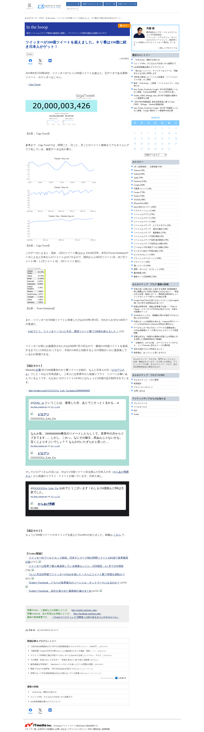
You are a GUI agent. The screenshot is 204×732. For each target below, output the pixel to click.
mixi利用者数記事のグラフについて (45, 701)
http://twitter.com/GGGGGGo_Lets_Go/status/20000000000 (59, 390)
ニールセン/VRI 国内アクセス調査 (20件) (151, 247)
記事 (38, 370)
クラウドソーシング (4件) (145, 211)
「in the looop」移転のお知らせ (43, 692)
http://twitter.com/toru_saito (84, 610)
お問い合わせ (139, 391)
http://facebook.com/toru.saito (87, 613)
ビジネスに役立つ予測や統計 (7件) (148, 251)
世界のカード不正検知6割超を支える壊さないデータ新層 (65, 673)
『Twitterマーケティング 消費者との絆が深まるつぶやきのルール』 (85, 617)
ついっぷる (55, 407)
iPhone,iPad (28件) (141, 203)
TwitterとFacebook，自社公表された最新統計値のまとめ (60, 591)
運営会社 (97, 729)
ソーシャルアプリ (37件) (144, 214)
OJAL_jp (38, 402)
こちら (117, 534)
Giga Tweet (34, 84)
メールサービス (140, 407)
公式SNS (41, 729)
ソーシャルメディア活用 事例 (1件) (149, 236)
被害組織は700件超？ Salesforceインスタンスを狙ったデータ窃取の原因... (66, 664)
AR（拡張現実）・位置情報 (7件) (148, 167)
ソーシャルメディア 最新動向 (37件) (150, 233)
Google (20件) (139, 185)
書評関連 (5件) (140, 273)
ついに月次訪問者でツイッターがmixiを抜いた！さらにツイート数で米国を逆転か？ (77, 574)
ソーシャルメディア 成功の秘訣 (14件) (151, 229)
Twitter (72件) (139, 196)
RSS (125, 26)
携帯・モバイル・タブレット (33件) (149, 269)
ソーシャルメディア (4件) (145, 222)
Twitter (29, 54)
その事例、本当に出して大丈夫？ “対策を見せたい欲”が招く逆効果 (64, 660)
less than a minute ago (39, 407)
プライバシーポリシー (143, 387)
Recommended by (108, 678)
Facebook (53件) (140, 181)
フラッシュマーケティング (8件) (147, 258)
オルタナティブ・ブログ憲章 (146, 380)
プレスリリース (140, 403)
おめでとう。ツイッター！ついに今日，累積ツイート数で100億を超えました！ (73, 331)
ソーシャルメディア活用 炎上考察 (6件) (151, 244)
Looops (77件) (139, 192)
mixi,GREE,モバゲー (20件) (145, 207)
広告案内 (50, 729)
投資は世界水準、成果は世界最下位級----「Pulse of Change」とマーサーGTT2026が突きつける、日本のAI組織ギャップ (156, 309)
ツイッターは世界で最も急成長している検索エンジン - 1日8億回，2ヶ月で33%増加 (76, 566)
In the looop (50, 18)
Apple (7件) (138, 178)
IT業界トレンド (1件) (143, 189)
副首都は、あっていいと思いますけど (150, 353)
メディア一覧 (30, 729)
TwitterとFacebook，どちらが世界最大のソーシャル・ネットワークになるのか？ (74, 582)
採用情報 (106, 729)
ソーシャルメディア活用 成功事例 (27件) (151, 240)
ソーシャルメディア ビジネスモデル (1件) (152, 225)
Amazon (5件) (139, 170)
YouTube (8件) (139, 200)
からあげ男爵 (46, 504)
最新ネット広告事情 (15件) (145, 276)
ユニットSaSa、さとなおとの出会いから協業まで (51, 697)
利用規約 (137, 383)
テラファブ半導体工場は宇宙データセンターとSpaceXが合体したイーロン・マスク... (71, 655)
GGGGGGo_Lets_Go (45, 488)
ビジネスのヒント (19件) (144, 255)
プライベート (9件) (142, 262)
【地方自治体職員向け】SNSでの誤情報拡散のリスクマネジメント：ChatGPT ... (68, 646)
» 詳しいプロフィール (168, 48)
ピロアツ (43, 414)
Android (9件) (139, 174)
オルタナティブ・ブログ (34, 18)
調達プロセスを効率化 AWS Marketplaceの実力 (61, 669)
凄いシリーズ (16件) (142, 266)
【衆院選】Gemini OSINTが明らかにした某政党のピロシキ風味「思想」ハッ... (68, 651)
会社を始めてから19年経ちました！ (149, 349)
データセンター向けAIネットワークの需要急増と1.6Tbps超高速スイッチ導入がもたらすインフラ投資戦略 (156, 330)
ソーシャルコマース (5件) (145, 218)
